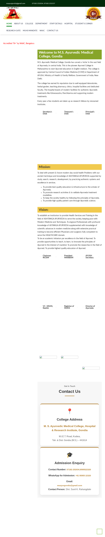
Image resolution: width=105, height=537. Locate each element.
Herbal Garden (15, 128)
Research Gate (13, 31)
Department (41, 24)
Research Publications (18, 186)
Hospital (68, 24)
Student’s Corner (83, 24)
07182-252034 (73, 469)
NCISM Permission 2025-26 (20, 178)
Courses (12, 142)
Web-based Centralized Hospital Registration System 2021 (21, 310)
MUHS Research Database (20, 424)
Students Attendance (18, 219)
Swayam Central (15, 410)
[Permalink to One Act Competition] (18, 485)
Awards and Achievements (20, 194)
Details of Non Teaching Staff (21, 175)
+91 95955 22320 (83, 475)
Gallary (11, 136)
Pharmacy (13, 125)
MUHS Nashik (15, 338)
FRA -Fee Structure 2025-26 (18, 95)
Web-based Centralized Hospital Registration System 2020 (21, 302)
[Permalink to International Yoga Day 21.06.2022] (18, 503)
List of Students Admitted (19, 184)
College (29, 24)
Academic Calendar (17, 150)
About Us (18, 24)
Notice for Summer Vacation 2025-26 (18, 54)
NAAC (42, 31)
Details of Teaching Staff (19, 173)
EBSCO (12, 421)
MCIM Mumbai (15, 341)
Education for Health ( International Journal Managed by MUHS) (18, 379)
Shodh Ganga (14, 418)
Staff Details (56, 24)
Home (9, 24)
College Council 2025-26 (19, 131)
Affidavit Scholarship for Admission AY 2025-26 (18, 109)
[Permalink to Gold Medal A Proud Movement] (18, 467)
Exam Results (14, 203)
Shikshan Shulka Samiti (18, 371)
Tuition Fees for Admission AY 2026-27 (18, 81)
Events (11, 139)
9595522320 (85, 469)
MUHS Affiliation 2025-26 (20, 181)
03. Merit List (14, 264)
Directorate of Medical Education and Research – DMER (20, 346)
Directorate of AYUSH (18, 390)
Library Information (17, 147)
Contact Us (52, 31)
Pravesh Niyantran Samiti (19, 374)
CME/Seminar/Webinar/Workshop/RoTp (26, 145)
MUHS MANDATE (30, 31)
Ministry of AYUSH (17, 336)
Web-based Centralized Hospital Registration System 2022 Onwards (21, 319)
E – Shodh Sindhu (16, 404)
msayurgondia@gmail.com (69, 485)
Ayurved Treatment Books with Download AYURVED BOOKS (20, 440)
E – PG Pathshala (16, 407)
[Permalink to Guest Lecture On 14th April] (18, 520)
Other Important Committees (21, 134)
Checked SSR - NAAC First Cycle (18, 68)
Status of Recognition (18, 205)
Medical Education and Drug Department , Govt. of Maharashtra (21, 355)
